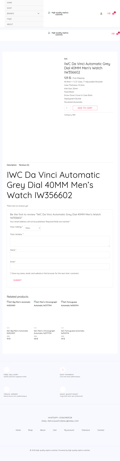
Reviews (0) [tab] (24, 165)
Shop (9, 8)
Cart (55, 430)
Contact (100, 430)
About (10, 24)
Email (13, 262)
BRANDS (10, 13)
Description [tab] (12, 165)
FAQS (9, 19)
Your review (16, 234)
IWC (66, 59)
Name (13, 250)
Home (9, 3)
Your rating (16, 226)
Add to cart (85, 108)
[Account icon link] (101, 13)
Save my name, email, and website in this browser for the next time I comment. (45, 273)
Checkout (86, 430)
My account (69, 430)
